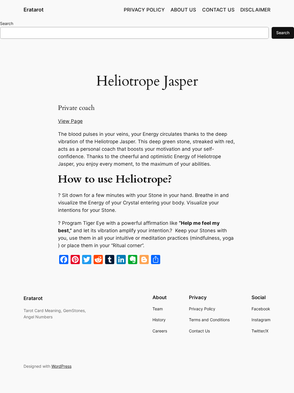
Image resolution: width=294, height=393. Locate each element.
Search (6, 23)
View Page (70, 121)
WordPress (61, 366)
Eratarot (34, 10)
